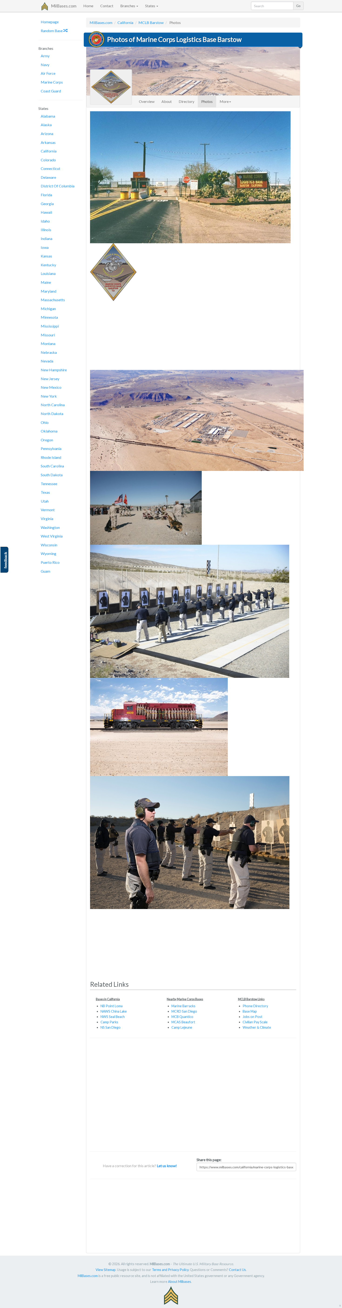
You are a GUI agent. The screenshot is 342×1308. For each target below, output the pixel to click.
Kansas (46, 256)
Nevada (47, 361)
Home (88, 5)
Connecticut (50, 168)
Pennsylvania (51, 448)
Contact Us (237, 1270)
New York (49, 396)
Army (45, 56)
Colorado (48, 160)
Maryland (48, 291)
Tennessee (49, 483)
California (49, 151)
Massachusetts (53, 299)
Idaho (45, 221)
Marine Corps (52, 82)
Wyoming (48, 553)
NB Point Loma (112, 1006)
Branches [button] (128, 5)
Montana (48, 343)
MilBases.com (63, 5)
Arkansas (48, 142)
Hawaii (46, 212)
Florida (46, 195)
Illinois (46, 229)
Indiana (46, 238)
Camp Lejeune (181, 1027)
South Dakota (52, 475)
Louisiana (48, 273)
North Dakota (52, 413)
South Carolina (52, 466)
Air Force (48, 73)
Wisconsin (49, 545)
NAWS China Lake (114, 1011)
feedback (5, 560)
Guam (45, 571)
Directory (186, 101)
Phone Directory (255, 1006)
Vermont (48, 509)
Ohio (45, 422)
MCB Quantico (182, 1017)
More (224, 101)
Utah (45, 501)
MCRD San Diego (184, 1011)
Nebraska (49, 352)
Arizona (47, 133)
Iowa (45, 247)
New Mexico (51, 387)
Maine (46, 282)
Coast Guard (51, 91)
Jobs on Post (252, 1017)
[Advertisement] (193, 333)
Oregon (47, 440)
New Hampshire (54, 370)
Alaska (46, 124)
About (166, 101)
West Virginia (52, 536)
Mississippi (50, 326)
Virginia (47, 518)
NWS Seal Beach (113, 1017)
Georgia (47, 203)
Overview (146, 101)
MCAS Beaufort (183, 1022)
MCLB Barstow (151, 22)
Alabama (48, 116)
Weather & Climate (257, 1027)
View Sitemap (106, 1270)
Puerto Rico (50, 562)
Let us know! (167, 1165)
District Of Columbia (57, 186)
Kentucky (48, 265)
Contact (106, 5)
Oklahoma (49, 431)
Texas (45, 492)
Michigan (48, 308)
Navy (45, 64)
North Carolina (53, 404)
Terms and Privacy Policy (170, 1270)
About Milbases (179, 1282)
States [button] (150, 5)
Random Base (52, 30)
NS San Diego (111, 1027)
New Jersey (50, 378)
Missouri (48, 335)
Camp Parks (109, 1022)
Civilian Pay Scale (255, 1022)
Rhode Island (51, 457)
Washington (50, 527)
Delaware (48, 177)
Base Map (250, 1011)
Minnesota (49, 317)
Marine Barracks (183, 1006)
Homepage (50, 22)
